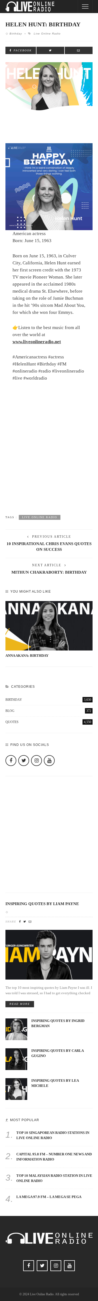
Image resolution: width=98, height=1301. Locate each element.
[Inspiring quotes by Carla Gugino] (16, 1058)
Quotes (48, 722)
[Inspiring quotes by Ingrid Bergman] (16, 1028)
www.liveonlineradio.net (37, 341)
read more (20, 1004)
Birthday (16, 33)
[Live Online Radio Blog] (29, 6)
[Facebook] (10, 760)
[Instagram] (36, 760)
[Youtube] (49, 760)
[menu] (85, 6)
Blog (48, 711)
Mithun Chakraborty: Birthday (49, 572)
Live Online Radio (47, 33)
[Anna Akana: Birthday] (49, 626)
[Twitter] (23, 760)
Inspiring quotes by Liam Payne (42, 904)
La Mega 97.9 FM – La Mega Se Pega (48, 1197)
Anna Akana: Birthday (26, 656)
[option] (49, 630)
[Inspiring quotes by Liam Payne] (49, 954)
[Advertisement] (49, 456)
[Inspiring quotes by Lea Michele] (16, 1088)
